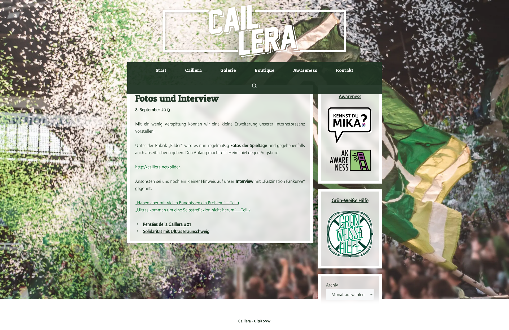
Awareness (305, 70)
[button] (254, 86)
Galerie (228, 70)
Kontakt (344, 70)
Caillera (193, 70)
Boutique (264, 70)
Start (161, 70)
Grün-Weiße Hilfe (350, 200)
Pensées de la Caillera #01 (167, 224)
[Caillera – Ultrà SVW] (254, 30)
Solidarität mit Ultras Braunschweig (176, 231)
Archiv (332, 285)
